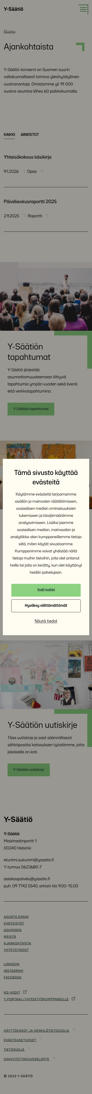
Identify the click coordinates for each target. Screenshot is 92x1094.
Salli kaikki (46, 590)
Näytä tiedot (46, 621)
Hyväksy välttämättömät (46, 605)
